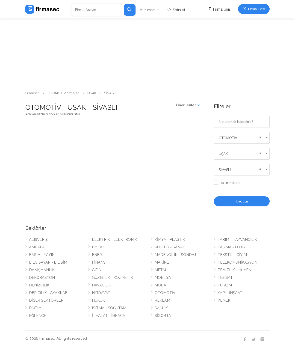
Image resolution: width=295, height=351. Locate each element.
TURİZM (225, 285)
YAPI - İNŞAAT (230, 293)
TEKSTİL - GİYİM (232, 255)
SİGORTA (163, 315)
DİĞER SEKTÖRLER (46, 300)
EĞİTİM (35, 308)
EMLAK (98, 247)
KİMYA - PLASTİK (170, 239)
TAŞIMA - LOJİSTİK (234, 247)
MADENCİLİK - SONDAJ (175, 255)
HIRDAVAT (101, 293)
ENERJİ (98, 255)
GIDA (96, 270)
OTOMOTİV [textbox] (228, 138)
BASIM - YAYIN (42, 255)
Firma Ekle (256, 9)
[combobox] (242, 138)
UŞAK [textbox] (223, 154)
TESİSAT (225, 277)
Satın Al (178, 10)
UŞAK (91, 93)
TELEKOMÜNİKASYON (237, 262)
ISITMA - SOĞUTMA (109, 308)
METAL (161, 270)
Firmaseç (32, 93)
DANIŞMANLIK (42, 270)
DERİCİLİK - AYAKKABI (48, 293)
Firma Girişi (221, 9)
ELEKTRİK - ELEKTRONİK (114, 239)
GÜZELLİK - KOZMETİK (112, 277)
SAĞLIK (161, 308)
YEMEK (224, 300)
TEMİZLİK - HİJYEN (234, 270)
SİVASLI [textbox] (225, 170)
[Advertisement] (147, 53)
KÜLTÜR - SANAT (170, 247)
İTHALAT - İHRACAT (109, 315)
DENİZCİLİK (39, 285)
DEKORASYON (42, 277)
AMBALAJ (37, 247)
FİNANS (99, 262)
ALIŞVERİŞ (38, 239)
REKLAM (162, 300)
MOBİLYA (163, 277)
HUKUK (98, 300)
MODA (160, 285)
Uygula (242, 201)
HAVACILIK (101, 285)
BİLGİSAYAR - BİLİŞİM (48, 262)
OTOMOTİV (165, 293)
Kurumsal (147, 10)
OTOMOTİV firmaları (63, 93)
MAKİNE (162, 262)
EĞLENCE (37, 315)
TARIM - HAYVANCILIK (237, 239)
